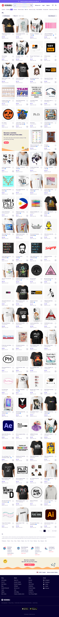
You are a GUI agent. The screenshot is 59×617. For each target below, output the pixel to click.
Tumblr (46, 586)
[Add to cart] (55, 38)
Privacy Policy (11, 602)
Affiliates (16, 586)
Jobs (15, 590)
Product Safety (32, 588)
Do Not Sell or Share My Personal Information (23, 602)
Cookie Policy (35, 602)
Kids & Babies (39, 9)
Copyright (31, 590)
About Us (16, 580)
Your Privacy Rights (33, 594)
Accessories (45, 9)
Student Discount (5, 588)
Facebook (47, 582)
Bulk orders (3, 594)
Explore (3, 9)
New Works (3, 584)
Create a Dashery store (19, 594)
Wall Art (26, 9)
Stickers (15, 9)
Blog (2, 586)
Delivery (30, 580)
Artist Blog (16, 592)
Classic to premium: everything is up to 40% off (29, 1)
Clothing (9, 9)
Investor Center (17, 582)
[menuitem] (3, 9)
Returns (30, 582)
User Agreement (4, 602)
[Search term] (31, 5)
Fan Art (3, 582)
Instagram (47, 580)
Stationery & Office (53, 9)
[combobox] (23, 5)
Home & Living (32, 9)
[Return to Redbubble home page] (7, 5)
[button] (29, 1)
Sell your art (16, 588)
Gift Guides (3, 580)
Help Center (31, 584)
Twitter (46, 584)
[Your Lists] (52, 5)
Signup (2, 592)
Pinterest (47, 588)
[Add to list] (13, 34)
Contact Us (31, 592)
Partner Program (17, 584)
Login (2, 590)
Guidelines (31, 586)
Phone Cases (21, 9)
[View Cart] (55, 5)
